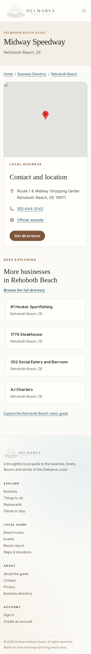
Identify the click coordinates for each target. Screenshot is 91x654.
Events (9, 539)
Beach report (14, 546)
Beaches (10, 491)
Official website (30, 219)
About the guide (16, 574)
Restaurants (13, 504)
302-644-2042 (30, 208)
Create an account (18, 621)
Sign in (9, 615)
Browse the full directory (24, 290)
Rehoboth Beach (64, 74)
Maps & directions (17, 552)
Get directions (29, 237)
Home (8, 74)
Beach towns (14, 532)
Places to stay (14, 511)
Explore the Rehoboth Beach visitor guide (36, 413)
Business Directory (32, 74)
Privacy (9, 587)
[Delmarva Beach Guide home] (30, 11)
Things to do (13, 498)
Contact (10, 580)
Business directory (18, 593)
